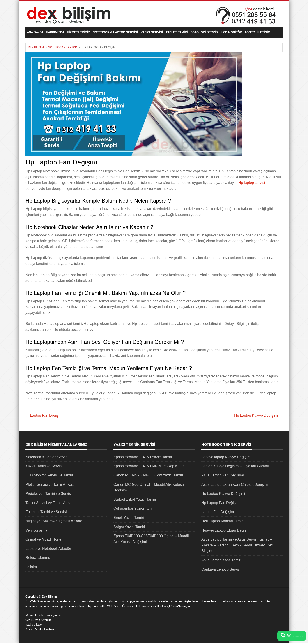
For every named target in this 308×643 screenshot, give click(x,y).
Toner (250, 32)
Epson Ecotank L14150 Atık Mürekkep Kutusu (149, 466)
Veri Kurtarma (36, 530)
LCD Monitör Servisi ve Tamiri (49, 475)
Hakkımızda (55, 32)
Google (166, 606)
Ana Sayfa (35, 32)
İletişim (263, 32)
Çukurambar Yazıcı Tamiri (133, 508)
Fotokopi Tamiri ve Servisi (46, 512)
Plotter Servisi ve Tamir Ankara (49, 484)
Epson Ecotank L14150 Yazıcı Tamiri (142, 457)
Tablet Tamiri (177, 32)
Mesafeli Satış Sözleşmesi (43, 615)
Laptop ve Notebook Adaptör (48, 548)
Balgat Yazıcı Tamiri (129, 527)
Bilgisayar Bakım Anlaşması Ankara (53, 521)
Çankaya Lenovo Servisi (221, 569)
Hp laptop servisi (251, 183)
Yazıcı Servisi (152, 32)
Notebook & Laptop (62, 47)
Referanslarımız (38, 558)
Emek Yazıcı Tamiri (128, 518)
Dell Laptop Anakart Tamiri (222, 521)
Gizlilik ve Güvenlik (38, 620)
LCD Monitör (231, 32)
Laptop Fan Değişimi (44, 415)
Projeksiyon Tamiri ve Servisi (48, 493)
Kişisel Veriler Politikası (40, 629)
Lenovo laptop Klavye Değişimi (226, 457)
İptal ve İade (33, 624)
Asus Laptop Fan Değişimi (222, 475)
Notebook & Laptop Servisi (115, 32)
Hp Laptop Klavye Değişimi (258, 415)
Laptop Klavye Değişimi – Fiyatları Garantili (236, 466)
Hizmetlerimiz (78, 32)
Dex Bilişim (36, 47)
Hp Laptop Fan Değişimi (220, 503)
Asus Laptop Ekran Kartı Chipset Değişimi (235, 484)
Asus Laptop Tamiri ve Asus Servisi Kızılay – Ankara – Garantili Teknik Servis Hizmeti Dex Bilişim (237, 545)
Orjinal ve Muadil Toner (43, 539)
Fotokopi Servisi (205, 32)
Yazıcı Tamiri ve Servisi (43, 466)
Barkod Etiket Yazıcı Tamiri (134, 499)
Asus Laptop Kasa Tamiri (221, 560)
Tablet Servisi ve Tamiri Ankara (50, 503)
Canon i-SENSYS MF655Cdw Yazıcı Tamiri (148, 475)
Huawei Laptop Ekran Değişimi (226, 530)
